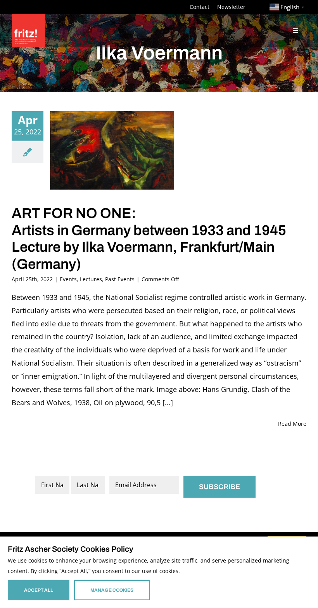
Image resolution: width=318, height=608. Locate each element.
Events (68, 279)
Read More (292, 423)
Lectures (91, 279)
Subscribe (219, 487)
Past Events (120, 279)
